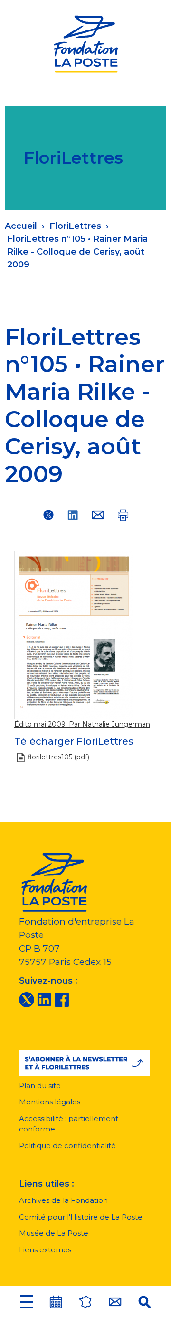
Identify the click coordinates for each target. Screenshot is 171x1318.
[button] (26, 1301)
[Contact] (115, 1301)
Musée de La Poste (53, 1233)
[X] (26, 999)
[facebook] (61, 999)
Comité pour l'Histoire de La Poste (80, 1216)
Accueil (21, 226)
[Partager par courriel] (97, 514)
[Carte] (85, 1301)
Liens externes (45, 1249)
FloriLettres (75, 226)
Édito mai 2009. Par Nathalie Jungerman (82, 724)
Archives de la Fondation (63, 1200)
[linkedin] (44, 999)
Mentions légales (49, 1101)
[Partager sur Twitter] (48, 514)
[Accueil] (85, 42)
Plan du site (40, 1085)
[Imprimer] (122, 514)
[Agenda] (56, 1301)
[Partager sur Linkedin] (73, 514)
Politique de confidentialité (67, 1145)
